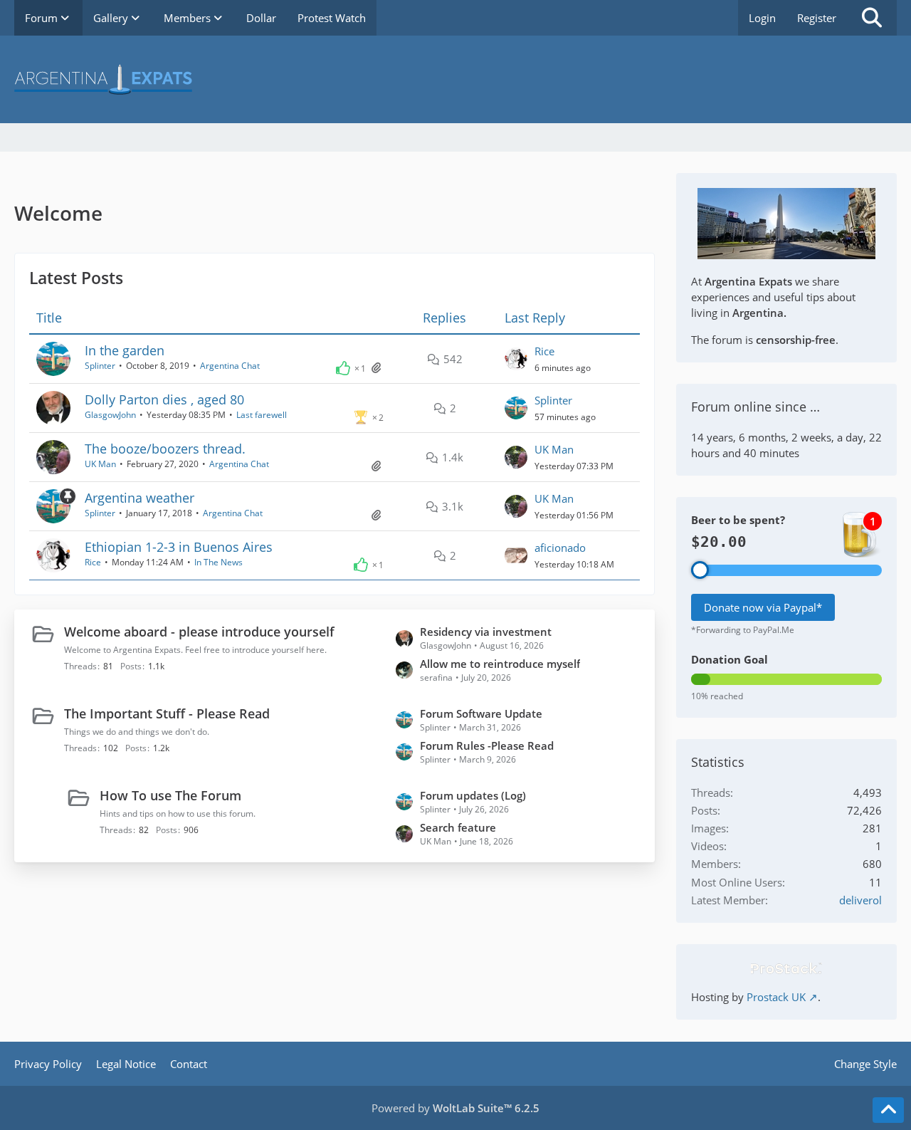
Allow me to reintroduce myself (500, 663)
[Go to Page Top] (888, 1110)
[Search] (872, 18)
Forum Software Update (481, 713)
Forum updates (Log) (473, 795)
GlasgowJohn (110, 415)
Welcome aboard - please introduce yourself (199, 631)
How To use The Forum (170, 795)
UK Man (100, 464)
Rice (544, 351)
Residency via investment (486, 631)
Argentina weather (139, 497)
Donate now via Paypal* (763, 607)
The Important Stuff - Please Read (167, 713)
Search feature (458, 827)
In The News (218, 562)
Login (762, 18)
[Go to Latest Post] (516, 358)
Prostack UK (776, 997)
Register (816, 18)
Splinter (100, 366)
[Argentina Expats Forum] (455, 79)
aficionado (560, 547)
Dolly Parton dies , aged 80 (164, 399)
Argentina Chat (230, 366)
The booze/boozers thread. (165, 448)
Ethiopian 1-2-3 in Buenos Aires (179, 546)
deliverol (860, 900)
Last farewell (261, 415)
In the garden (124, 350)
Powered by (455, 1108)
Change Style (865, 1064)
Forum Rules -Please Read (487, 745)
